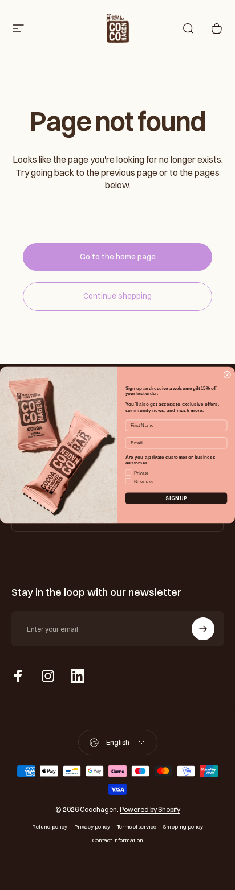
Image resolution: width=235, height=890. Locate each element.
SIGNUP (176, 498)
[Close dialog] (227, 375)
